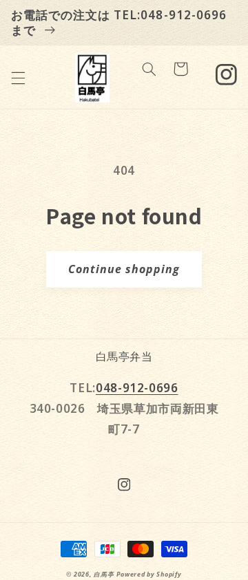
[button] (18, 78)
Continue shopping (124, 269)
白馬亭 (104, 574)
